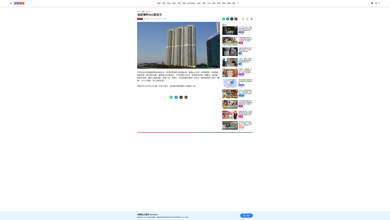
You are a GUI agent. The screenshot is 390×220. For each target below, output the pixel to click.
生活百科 (241, 74)
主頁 (138, 11)
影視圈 (241, 42)
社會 (240, 53)
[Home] (19, 3)
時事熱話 (241, 95)
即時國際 (241, 32)
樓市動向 (149, 11)
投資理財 (241, 127)
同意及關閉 (246, 215)
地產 (143, 11)
